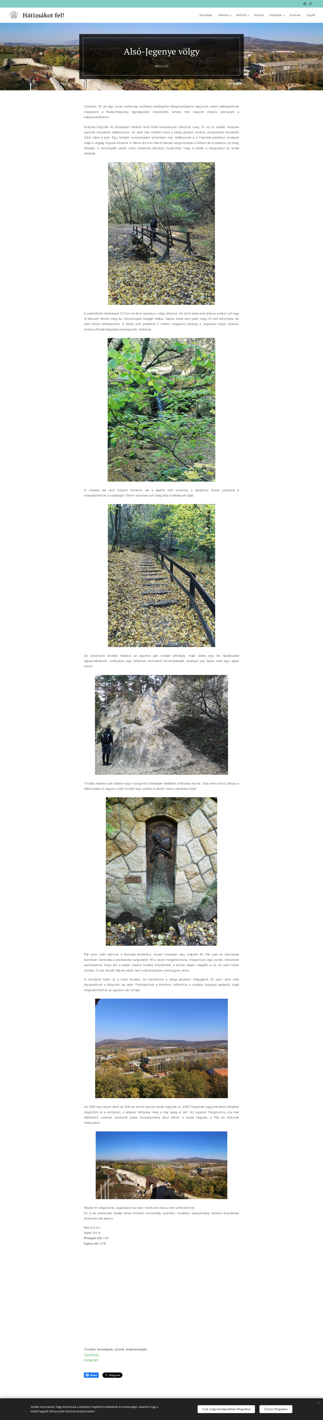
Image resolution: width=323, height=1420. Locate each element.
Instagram (91, 1360)
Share (93, 1375)
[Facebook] (304, 4)
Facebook (91, 1355)
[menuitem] (207, 15)
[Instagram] (310, 4)
